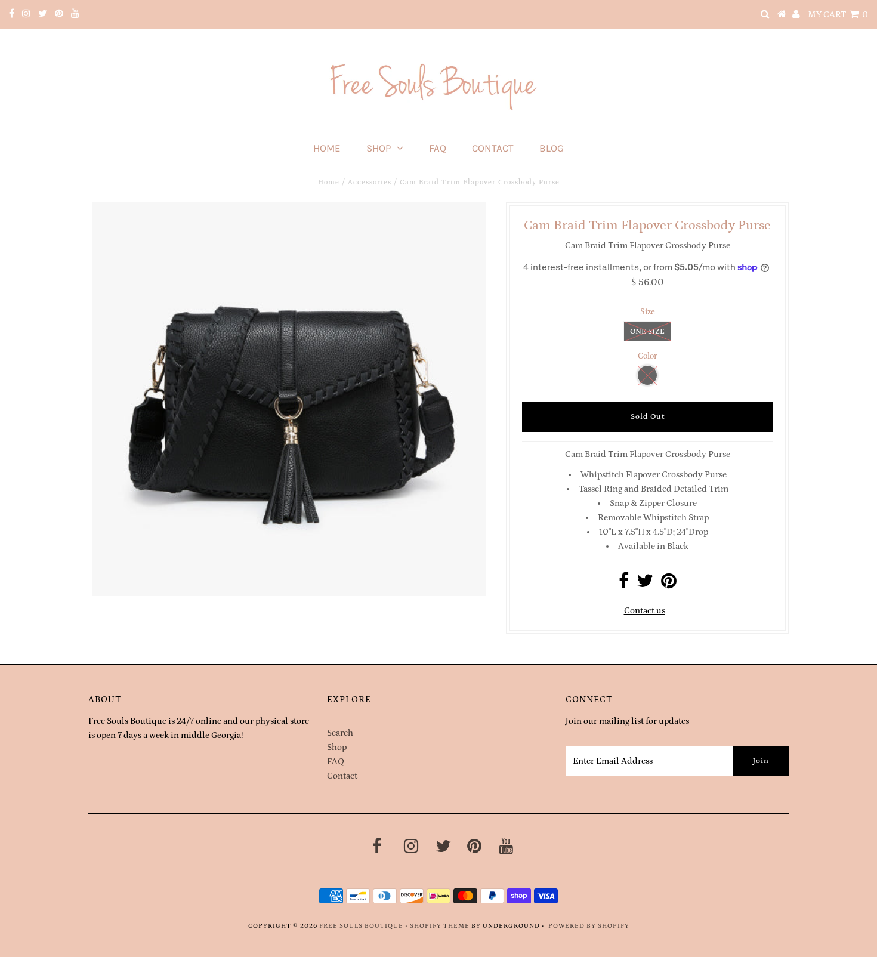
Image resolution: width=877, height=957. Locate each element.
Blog (551, 148)
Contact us (644, 611)
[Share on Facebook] (624, 584)
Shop (378, 148)
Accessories (369, 182)
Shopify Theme (440, 926)
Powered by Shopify (588, 926)
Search (340, 733)
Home (327, 148)
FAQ (437, 148)
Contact (493, 148)
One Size (647, 331)
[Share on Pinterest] (669, 584)
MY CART (838, 15)
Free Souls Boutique (361, 926)
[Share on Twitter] (645, 584)
